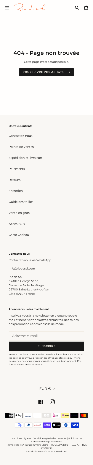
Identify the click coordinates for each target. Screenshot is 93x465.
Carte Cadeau (19, 235)
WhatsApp (43, 260)
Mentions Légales (21, 438)
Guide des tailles (21, 202)
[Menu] (6, 7)
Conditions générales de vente (49, 438)
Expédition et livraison (25, 158)
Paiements (17, 169)
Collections (56, 441)
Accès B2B (17, 224)
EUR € (45, 389)
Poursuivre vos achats (43, 72)
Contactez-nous (20, 136)
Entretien (16, 191)
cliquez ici (37, 364)
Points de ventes (21, 147)
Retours (15, 180)
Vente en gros (19, 213)
